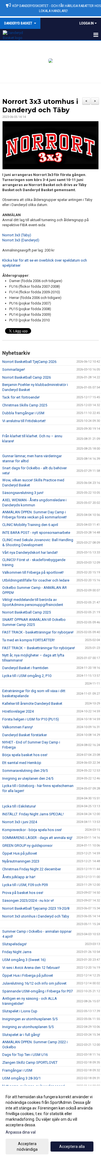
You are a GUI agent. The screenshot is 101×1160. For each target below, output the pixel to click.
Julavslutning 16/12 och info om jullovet (34, 983)
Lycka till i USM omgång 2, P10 (26, 676)
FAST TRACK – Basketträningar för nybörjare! (38, 648)
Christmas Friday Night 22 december (31, 869)
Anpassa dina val (21, 1132)
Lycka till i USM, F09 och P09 (25, 885)
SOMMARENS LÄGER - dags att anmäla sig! (37, 838)
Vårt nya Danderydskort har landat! (30, 552)
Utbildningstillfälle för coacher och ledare (35, 580)
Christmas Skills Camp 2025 (24, 405)
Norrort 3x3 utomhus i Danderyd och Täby (35, 916)
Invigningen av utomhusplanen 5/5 (30, 1019)
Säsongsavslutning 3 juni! (22, 493)
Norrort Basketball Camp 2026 (26, 377)
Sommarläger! (13, 369)
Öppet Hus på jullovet (19, 853)
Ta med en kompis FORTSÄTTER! (28, 640)
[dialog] (50, 1123)
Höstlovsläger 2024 (18, 711)
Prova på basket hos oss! (22, 893)
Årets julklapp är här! (18, 877)
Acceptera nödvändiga (27, 1146)
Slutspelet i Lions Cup (19, 1011)
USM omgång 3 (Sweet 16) (24, 960)
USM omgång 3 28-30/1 (21, 1078)
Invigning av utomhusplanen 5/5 (28, 1027)
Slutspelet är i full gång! (21, 1035)
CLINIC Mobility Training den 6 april (30, 525)
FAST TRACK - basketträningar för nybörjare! (38, 632)
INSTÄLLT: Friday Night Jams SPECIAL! (33, 814)
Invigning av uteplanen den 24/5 (27, 778)
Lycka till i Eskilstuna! (19, 806)
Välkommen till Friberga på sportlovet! (33, 572)
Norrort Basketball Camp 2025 (26, 612)
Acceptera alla (72, 1146)
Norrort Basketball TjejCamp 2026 (29, 362)
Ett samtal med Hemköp (21, 763)
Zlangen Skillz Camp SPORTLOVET (30, 1062)
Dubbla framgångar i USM (23, 413)
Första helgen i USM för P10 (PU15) (30, 719)
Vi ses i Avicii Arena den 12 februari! (31, 967)
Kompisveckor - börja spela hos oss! (32, 830)
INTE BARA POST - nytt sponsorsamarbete (36, 532)
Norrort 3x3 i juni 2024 (19, 822)
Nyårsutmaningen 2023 (20, 861)
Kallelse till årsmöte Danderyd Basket (32, 703)
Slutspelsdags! (14, 944)
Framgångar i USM (17, 1070)
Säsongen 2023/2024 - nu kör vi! (28, 900)
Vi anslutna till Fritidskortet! (24, 421)
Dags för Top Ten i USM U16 (25, 1055)
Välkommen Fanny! (17, 727)
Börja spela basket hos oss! (24, 755)
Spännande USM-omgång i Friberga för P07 (37, 991)
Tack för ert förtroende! (21, 397)
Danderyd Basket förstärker (24, 735)
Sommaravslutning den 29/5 (25, 770)
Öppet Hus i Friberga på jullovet (27, 975)
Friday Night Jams (16, 952)
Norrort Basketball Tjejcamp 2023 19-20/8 (35, 908)
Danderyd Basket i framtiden (25, 668)
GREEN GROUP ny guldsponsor (27, 845)
